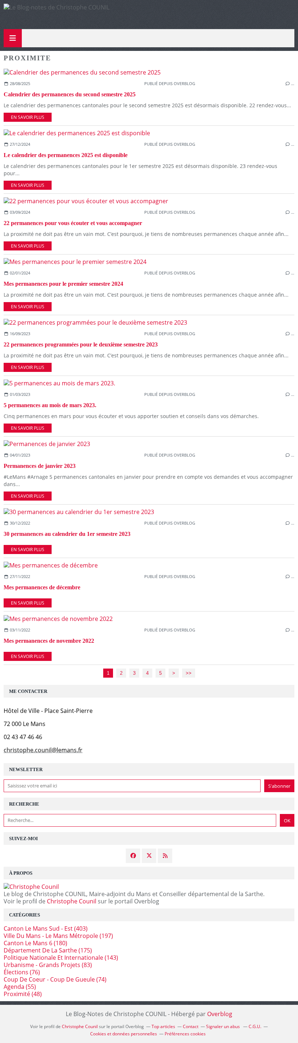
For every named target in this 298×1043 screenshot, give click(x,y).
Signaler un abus (223, 1026)
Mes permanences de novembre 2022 (49, 641)
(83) (48, 965)
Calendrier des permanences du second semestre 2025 (70, 94)
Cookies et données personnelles (123, 1034)
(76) (22, 972)
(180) (35, 943)
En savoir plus (27, 117)
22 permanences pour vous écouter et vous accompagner (73, 223)
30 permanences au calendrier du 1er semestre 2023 (67, 534)
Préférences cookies (185, 1034)
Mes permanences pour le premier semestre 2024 (63, 284)
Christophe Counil (71, 901)
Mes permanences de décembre (42, 587)
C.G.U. (255, 1026)
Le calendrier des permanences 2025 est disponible (66, 155)
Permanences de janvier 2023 (40, 466)
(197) (58, 936)
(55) (20, 987)
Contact (190, 1026)
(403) (46, 928)
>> (189, 673)
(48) (23, 994)
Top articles (163, 1026)
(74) (55, 979)
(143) (61, 958)
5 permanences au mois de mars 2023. (50, 405)
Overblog (219, 1014)
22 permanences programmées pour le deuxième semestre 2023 (81, 344)
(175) (48, 950)
